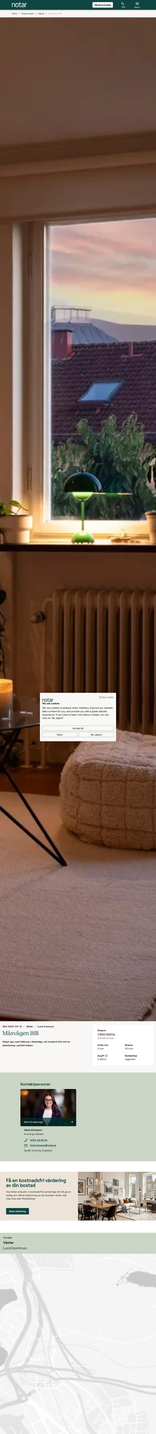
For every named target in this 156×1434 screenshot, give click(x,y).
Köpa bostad (27, 13)
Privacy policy (106, 696)
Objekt (41, 13)
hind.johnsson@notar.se (43, 1145)
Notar (14, 13)
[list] (50, 1143)
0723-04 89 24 (38, 1140)
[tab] (19, 5)
